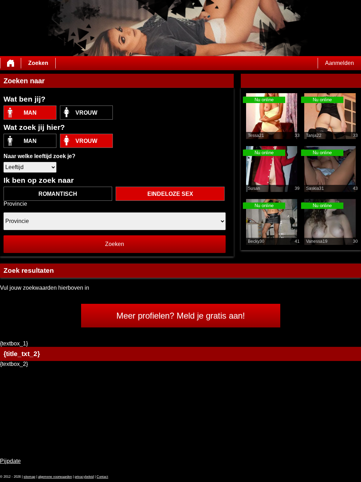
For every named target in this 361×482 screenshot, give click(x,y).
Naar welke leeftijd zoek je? (39, 156)
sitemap (29, 476)
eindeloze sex (170, 194)
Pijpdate (10, 461)
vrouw (86, 113)
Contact (102, 476)
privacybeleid (84, 476)
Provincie (15, 204)
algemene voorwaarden (55, 476)
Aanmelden (339, 63)
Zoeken (38, 63)
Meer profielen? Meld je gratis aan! (180, 315)
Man (30, 113)
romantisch (57, 194)
